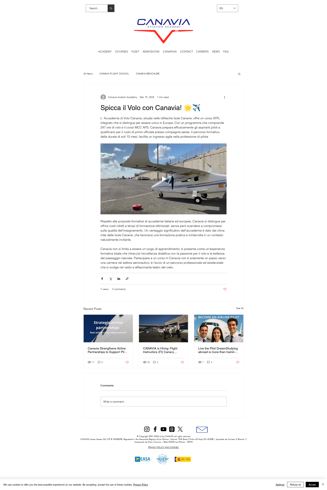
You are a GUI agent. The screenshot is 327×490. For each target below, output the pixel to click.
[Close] (323, 484)
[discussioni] (171, 429)
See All (240, 308)
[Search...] (111, 8)
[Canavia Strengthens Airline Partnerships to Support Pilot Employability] (108, 328)
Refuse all (295, 484)
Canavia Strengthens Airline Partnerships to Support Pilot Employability (107, 350)
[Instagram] (146, 429)
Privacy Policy (140, 484)
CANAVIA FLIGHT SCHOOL (114, 73)
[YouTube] (163, 429)
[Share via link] (127, 278)
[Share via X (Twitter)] (110, 278)
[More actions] (224, 97)
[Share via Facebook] (102, 278)
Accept (312, 484)
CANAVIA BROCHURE (148, 73)
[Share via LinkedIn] (118, 278)
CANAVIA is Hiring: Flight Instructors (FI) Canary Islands (160, 350)
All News (88, 73)
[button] (239, 73)
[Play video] (163, 178)
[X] (180, 429)
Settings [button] (280, 484)
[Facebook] (155, 429)
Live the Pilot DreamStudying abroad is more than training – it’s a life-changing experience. (218, 350)
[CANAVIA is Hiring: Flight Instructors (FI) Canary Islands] (163, 328)
